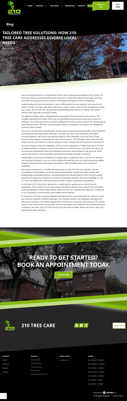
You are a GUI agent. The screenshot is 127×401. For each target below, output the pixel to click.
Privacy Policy (118, 396)
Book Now (119, 326)
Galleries (5, 364)
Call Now (118, 5)
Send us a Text (101, 5)
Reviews (5, 368)
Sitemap (5, 372)
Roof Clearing (35, 370)
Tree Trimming (36, 363)
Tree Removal (35, 360)
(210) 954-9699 (63, 274)
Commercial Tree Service (39, 374)
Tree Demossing (36, 367)
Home (4, 360)
